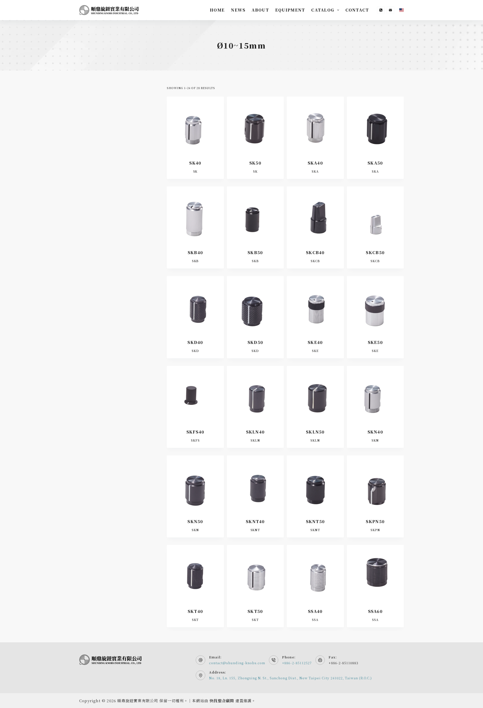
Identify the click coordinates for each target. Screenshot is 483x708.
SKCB (315, 261)
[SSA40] (315, 573)
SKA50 (375, 163)
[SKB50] (255, 214)
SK (195, 171)
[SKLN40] (255, 394)
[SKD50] (255, 304)
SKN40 (375, 432)
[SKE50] (375, 304)
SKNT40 (255, 521)
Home (217, 10)
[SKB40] (195, 214)
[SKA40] (315, 125)
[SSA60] (375, 573)
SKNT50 (315, 521)
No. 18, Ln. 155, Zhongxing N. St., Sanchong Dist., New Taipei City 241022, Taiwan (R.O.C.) (290, 678)
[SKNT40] (255, 483)
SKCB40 (315, 252)
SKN (375, 440)
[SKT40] (195, 573)
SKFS (195, 440)
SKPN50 (375, 521)
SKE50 (375, 342)
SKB (195, 261)
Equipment (290, 10)
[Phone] (381, 10)
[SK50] (255, 125)
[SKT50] (255, 573)
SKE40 (315, 342)
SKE (315, 350)
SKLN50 (315, 432)
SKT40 (195, 611)
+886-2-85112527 (297, 662)
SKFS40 (195, 432)
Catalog (322, 10)
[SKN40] (375, 394)
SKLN (255, 440)
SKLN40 (255, 432)
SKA (315, 171)
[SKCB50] (375, 214)
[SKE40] (315, 304)
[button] (401, 10)
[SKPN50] (375, 483)
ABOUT (260, 10)
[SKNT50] (315, 483)
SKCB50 (375, 252)
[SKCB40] (315, 214)
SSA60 (375, 611)
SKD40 (195, 342)
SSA (315, 619)
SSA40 (315, 611)
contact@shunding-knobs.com (237, 662)
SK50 (255, 163)
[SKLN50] (315, 394)
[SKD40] (195, 304)
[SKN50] (195, 483)
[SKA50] (375, 125)
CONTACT (357, 10)
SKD (195, 350)
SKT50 (255, 611)
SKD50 (255, 342)
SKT (195, 619)
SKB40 (195, 252)
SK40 (195, 163)
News (238, 10)
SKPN (375, 530)
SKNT (255, 530)
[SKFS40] (195, 394)
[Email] (390, 10)
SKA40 (315, 163)
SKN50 (195, 521)
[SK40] (195, 125)
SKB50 (255, 252)
